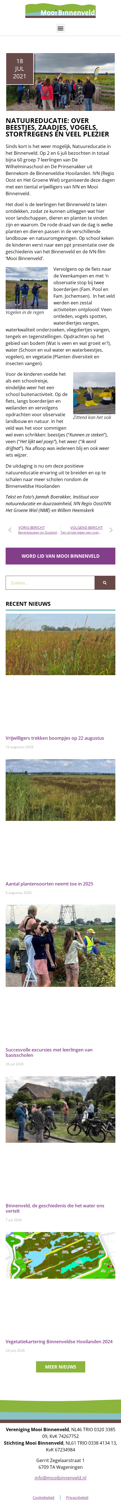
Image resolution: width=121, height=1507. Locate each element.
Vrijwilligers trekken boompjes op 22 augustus (55, 738)
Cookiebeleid (43, 1497)
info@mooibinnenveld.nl (60, 1478)
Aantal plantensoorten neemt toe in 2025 (49, 884)
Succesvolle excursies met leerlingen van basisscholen (49, 1052)
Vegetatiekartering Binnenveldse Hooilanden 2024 (59, 1341)
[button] (60, 28)
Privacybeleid (77, 1497)
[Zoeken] (105, 582)
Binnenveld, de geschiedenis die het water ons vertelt (55, 1208)
